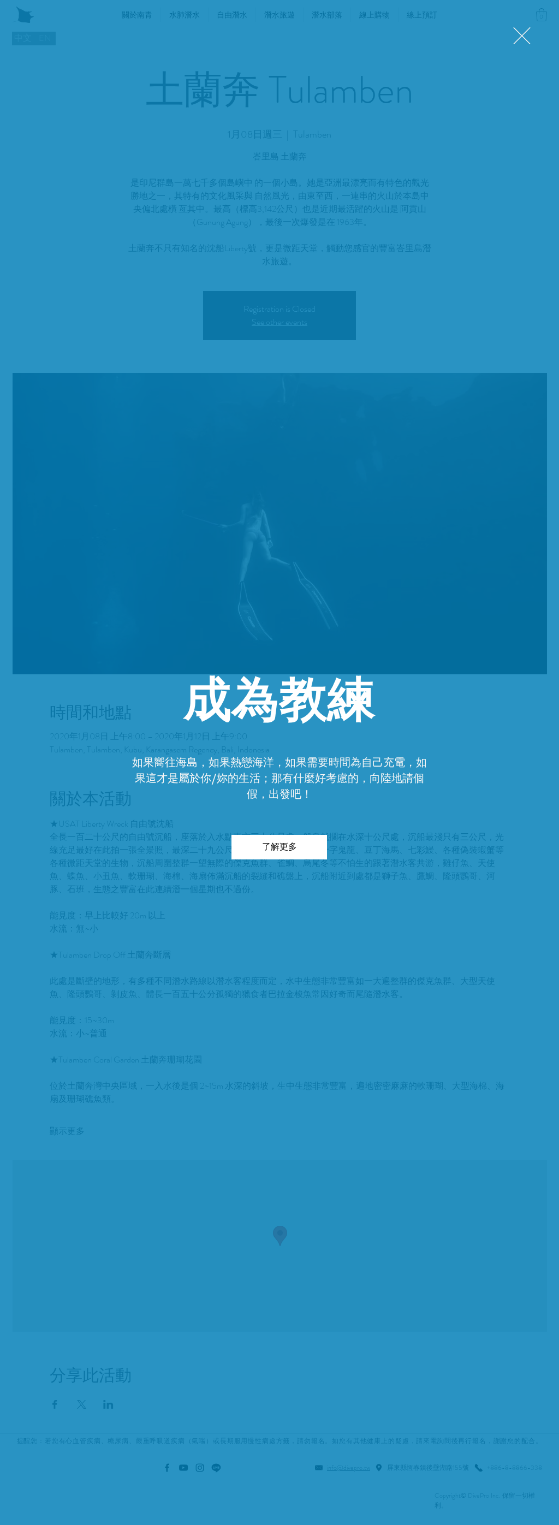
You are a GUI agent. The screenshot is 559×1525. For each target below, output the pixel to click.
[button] (522, 35)
